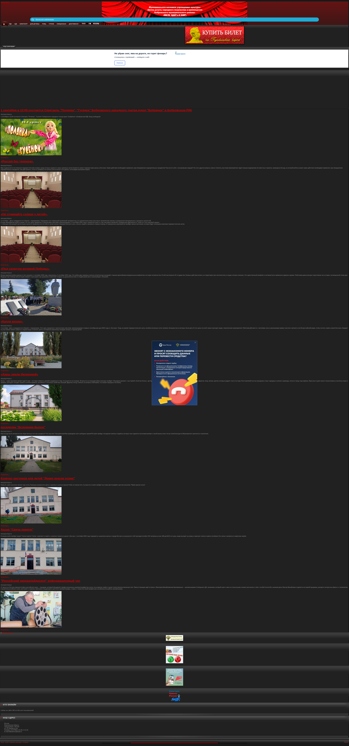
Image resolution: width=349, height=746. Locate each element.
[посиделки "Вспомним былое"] (174, 454)
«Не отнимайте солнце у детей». (24, 214)
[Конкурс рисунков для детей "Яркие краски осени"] (174, 505)
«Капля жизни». (12, 321)
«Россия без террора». (17, 161)
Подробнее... (5, 157)
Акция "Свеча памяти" (17, 529)
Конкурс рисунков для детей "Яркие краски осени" (38, 478)
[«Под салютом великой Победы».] (174, 297)
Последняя (9, 633)
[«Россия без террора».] (174, 190)
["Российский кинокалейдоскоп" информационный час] (174, 609)
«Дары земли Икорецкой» (19, 374)
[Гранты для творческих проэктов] (174, 695)
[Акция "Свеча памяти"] (174, 556)
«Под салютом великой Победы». (25, 268)
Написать (120, 63)
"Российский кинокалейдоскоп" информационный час (40, 580)
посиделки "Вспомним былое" (23, 427)
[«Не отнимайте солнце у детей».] (174, 244)
